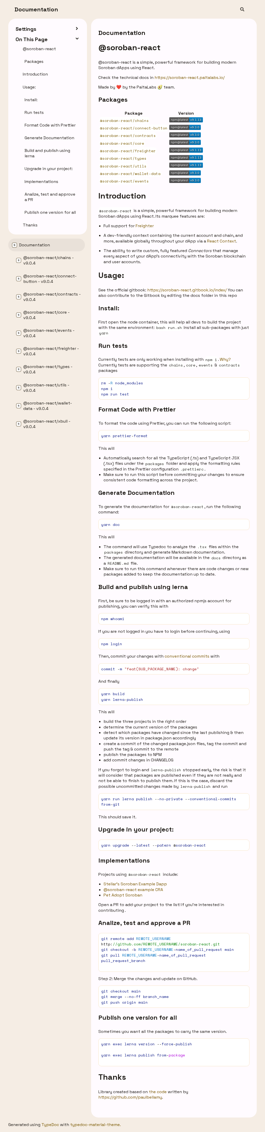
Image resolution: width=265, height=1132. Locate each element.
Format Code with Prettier (137, 409)
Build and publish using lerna (143, 587)
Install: (108, 308)
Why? (225, 359)
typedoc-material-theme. (95, 1124)
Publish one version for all (137, 1017)
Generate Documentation (136, 493)
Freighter (145, 226)
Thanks (112, 1077)
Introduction (122, 196)
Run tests (113, 346)
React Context (221, 241)
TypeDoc (50, 1124)
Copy (241, 383)
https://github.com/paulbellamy (130, 1097)
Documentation (36, 9)
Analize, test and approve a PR (144, 923)
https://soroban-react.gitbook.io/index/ (187, 290)
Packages (113, 99)
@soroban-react (129, 47)
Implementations (124, 860)
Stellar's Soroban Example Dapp (135, 884)
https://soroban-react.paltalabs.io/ (189, 77)
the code (158, 1091)
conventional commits (187, 656)
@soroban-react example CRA (133, 889)
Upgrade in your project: (136, 829)
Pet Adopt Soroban (123, 895)
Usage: (111, 275)
